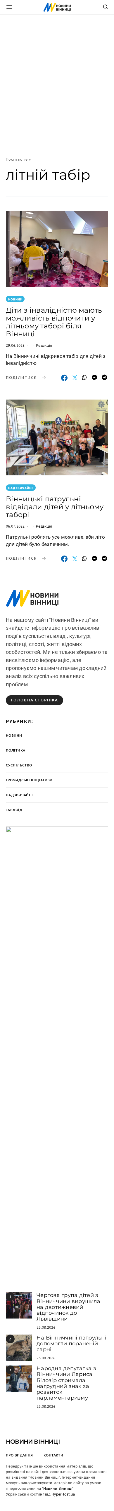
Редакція (44, 345)
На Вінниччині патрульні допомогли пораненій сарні (71, 1344)
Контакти (53, 1455)
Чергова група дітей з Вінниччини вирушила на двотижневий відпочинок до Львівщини (68, 1307)
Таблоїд (14, 809)
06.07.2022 (15, 526)
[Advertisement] (57, 85)
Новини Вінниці (33, 1441)
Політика (15, 750)
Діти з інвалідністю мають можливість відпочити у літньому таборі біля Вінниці (54, 322)
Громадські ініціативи (29, 780)
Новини (15, 299)
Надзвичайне (21, 488)
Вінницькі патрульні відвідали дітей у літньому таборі (55, 507)
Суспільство (19, 765)
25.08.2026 (46, 1327)
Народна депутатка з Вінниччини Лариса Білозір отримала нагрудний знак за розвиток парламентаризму (66, 1383)
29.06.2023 (15, 345)
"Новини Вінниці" (58, 1488)
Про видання (19, 1455)
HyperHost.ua (63, 1494)
